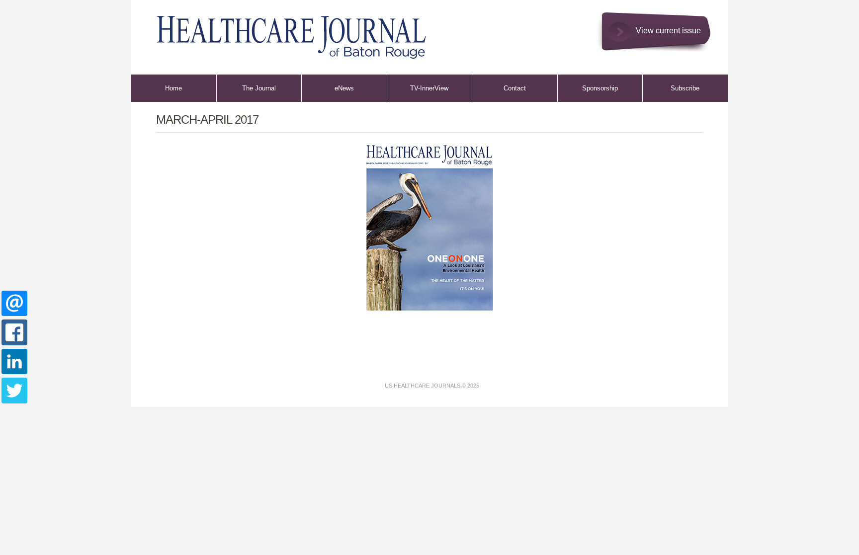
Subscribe (685, 88)
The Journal (259, 88)
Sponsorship (600, 88)
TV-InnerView (429, 88)
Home (173, 88)
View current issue (668, 30)
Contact (515, 88)
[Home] (282, 32)
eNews (344, 88)
